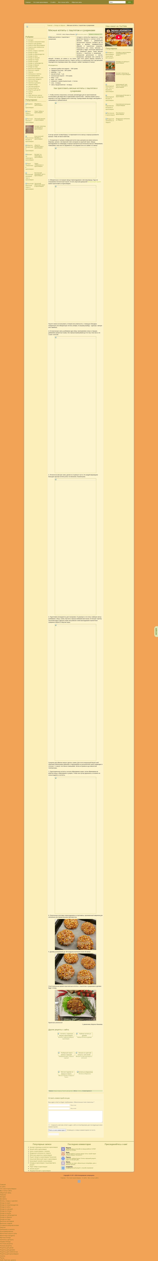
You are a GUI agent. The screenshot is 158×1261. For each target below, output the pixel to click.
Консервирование (34, 75)
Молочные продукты (34, 79)
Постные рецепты (34, 86)
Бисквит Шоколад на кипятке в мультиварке (40, 127)
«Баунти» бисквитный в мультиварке (38, 146)
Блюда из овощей (34, 58)
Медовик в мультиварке (38, 104)
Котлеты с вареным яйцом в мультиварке (66, 1038)
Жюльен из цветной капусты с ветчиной (84, 1057)
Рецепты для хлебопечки (36, 47)
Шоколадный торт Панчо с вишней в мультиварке (121, 86)
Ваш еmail (73, 1108)
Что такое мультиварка (40, 2)
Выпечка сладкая (33, 70)
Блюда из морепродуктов (36, 54)
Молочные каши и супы (35, 77)
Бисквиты (31, 49)
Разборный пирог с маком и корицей (66, 1057)
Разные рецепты (33, 88)
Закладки (156, 631)
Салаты (30, 92)
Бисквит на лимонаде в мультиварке (38, 155)
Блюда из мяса (33, 56)
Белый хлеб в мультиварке (38, 1149)
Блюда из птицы (33, 59)
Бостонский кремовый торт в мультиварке (39, 174)
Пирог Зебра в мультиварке (39, 111)
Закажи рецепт (34, 1169)
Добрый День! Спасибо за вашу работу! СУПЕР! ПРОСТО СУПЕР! (81, 1149)
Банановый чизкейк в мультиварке (41, 1161)
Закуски (30, 72)
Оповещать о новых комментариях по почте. (81, 1130)
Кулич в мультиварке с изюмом (40, 1151)
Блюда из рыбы (33, 61)
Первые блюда (33, 84)
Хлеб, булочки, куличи (35, 95)
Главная (28, 2)
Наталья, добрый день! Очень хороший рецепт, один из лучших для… (81, 1159)
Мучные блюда (33, 81)
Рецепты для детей (34, 90)
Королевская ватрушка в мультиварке (123, 104)
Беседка (30, 40)
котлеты (79, 1091)
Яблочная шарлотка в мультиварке (41, 1155)
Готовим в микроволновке (36, 42)
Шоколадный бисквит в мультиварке (123, 95)
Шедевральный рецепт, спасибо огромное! (79, 1168)
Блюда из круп (32, 52)
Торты (30, 93)
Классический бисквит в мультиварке (38, 137)
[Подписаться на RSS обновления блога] (127, 20)
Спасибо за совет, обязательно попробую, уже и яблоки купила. (81, 1163)
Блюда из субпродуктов (35, 63)
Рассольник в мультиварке (120, 113)
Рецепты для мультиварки (36, 45)
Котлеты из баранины (85, 1073)
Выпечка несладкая (34, 68)
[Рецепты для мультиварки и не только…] (79, 13)
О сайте (53, 2)
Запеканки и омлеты (34, 74)
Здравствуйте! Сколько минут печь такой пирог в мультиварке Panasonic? (81, 1154)
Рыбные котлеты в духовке (84, 1037)
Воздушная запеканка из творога (123, 119)
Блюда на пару (33, 67)
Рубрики (3, 1195)
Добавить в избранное (95, 34)
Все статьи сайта (63, 2)
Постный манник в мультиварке (39, 119)
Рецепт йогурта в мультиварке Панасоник (43, 1157)
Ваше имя (73, 1105)
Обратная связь (77, 2)
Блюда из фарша (33, 65)
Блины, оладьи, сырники (36, 51)
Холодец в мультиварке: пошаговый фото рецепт (123, 53)
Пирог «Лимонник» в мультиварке (38, 165)
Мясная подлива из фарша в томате (66, 1076)
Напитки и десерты (34, 83)
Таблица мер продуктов (35, 97)
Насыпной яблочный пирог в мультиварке (39, 185)
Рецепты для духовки (35, 43)
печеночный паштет (94, 182)
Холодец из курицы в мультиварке (122, 62)
